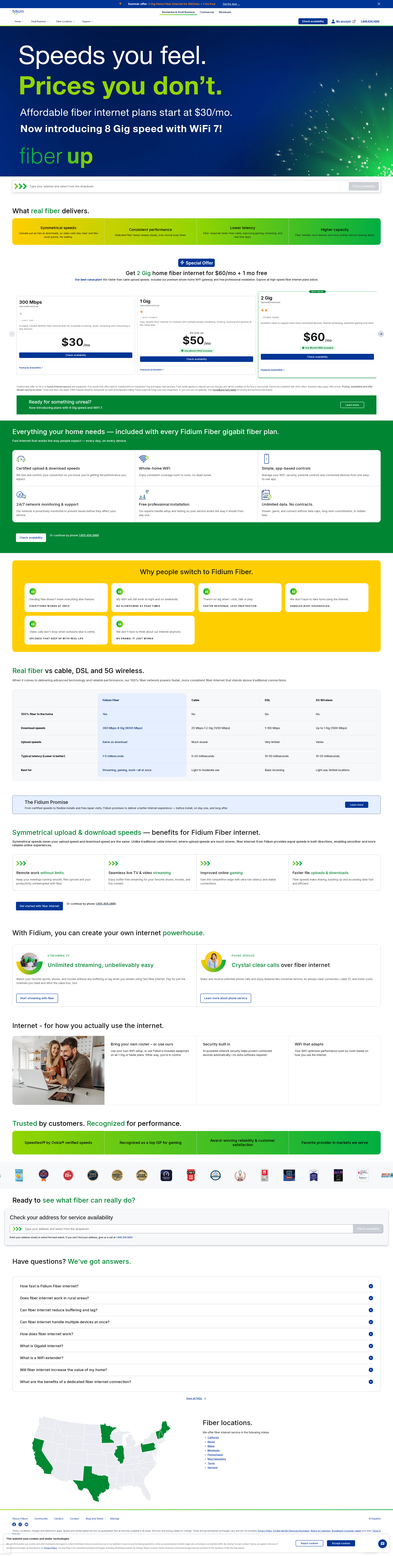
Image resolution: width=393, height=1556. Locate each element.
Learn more (352, 404)
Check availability (313, 21)
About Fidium (20, 1518)
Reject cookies (309, 1543)
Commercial (207, 12)
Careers (58, 1518)
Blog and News (94, 1518)
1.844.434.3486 (370, 21)
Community (41, 1518)
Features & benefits (30, 367)
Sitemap (114, 1518)
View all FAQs (194, 1398)
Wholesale (225, 12)
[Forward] (381, 334)
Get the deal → (231, 4)
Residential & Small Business (178, 12)
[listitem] (14, 1524)
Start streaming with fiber (37, 998)
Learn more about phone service (225, 998)
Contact (74, 1518)
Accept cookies (341, 1543)
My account (343, 21)
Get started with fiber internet (39, 906)
